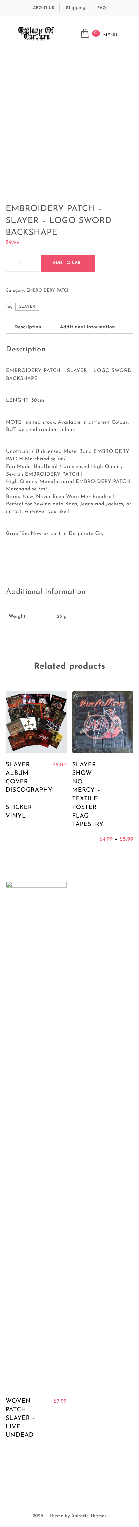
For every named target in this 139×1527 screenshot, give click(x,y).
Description (27, 327)
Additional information (87, 327)
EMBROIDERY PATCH (48, 290)
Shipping (76, 8)
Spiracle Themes (89, 1516)
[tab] (28, 327)
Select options (102, 854)
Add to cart (68, 263)
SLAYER (27, 307)
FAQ (101, 8)
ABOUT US (43, 8)
